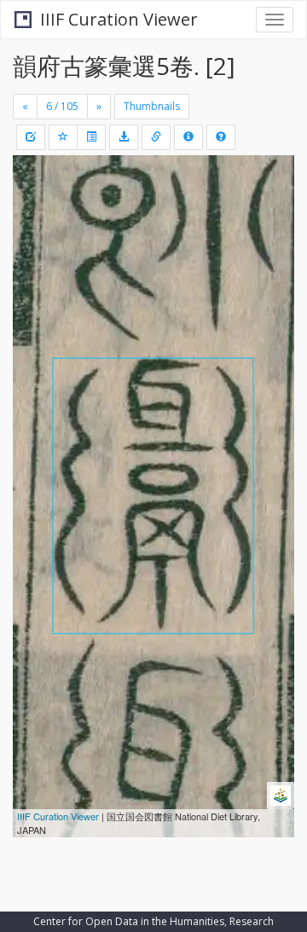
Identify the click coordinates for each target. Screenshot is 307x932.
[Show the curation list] (91, 137)
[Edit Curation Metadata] (30, 137)
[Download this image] (123, 137)
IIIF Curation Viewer (119, 19)
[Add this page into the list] (63, 137)
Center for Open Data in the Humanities (128, 921)
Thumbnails (152, 106)
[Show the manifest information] (188, 137)
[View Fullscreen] (36, 241)
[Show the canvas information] (156, 137)
